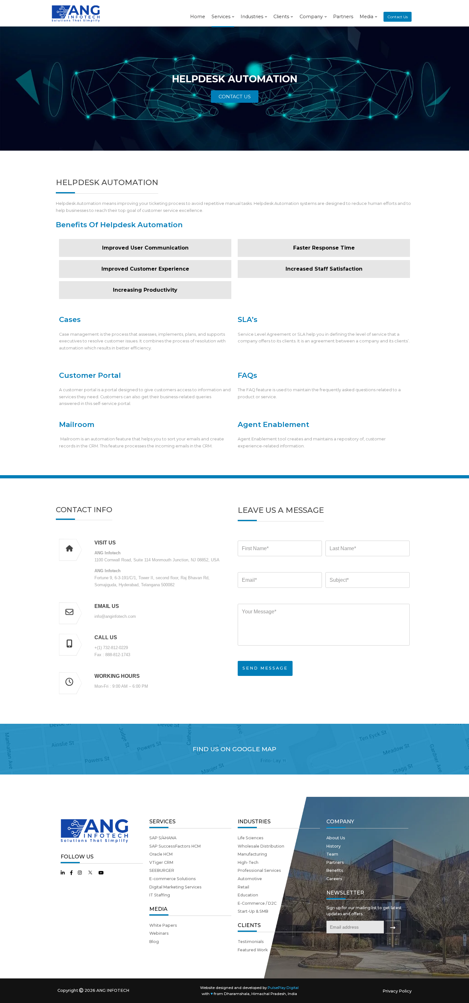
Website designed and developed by (249, 987)
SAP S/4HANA (162, 837)
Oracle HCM (161, 854)
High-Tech (248, 862)
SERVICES (162, 822)
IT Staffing (159, 895)
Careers (334, 878)
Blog (154, 941)
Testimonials (251, 941)
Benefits (334, 870)
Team (332, 854)
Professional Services (259, 870)
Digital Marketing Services (175, 887)
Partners (343, 16)
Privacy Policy (397, 991)
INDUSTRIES (254, 822)
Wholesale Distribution (261, 846)
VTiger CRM (161, 862)
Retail (243, 887)
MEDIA (158, 909)
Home (197, 16)
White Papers (163, 925)
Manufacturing (252, 854)
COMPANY (340, 822)
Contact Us (397, 16)
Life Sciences (251, 837)
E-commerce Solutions (172, 878)
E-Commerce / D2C (257, 903)
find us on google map (234, 749)
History (333, 846)
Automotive (250, 878)
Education (248, 895)
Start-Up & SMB (253, 911)
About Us (335, 837)
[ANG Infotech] (76, 13)
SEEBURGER (161, 870)
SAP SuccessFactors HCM (175, 846)
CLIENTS (249, 925)
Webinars (159, 933)
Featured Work (253, 949)
